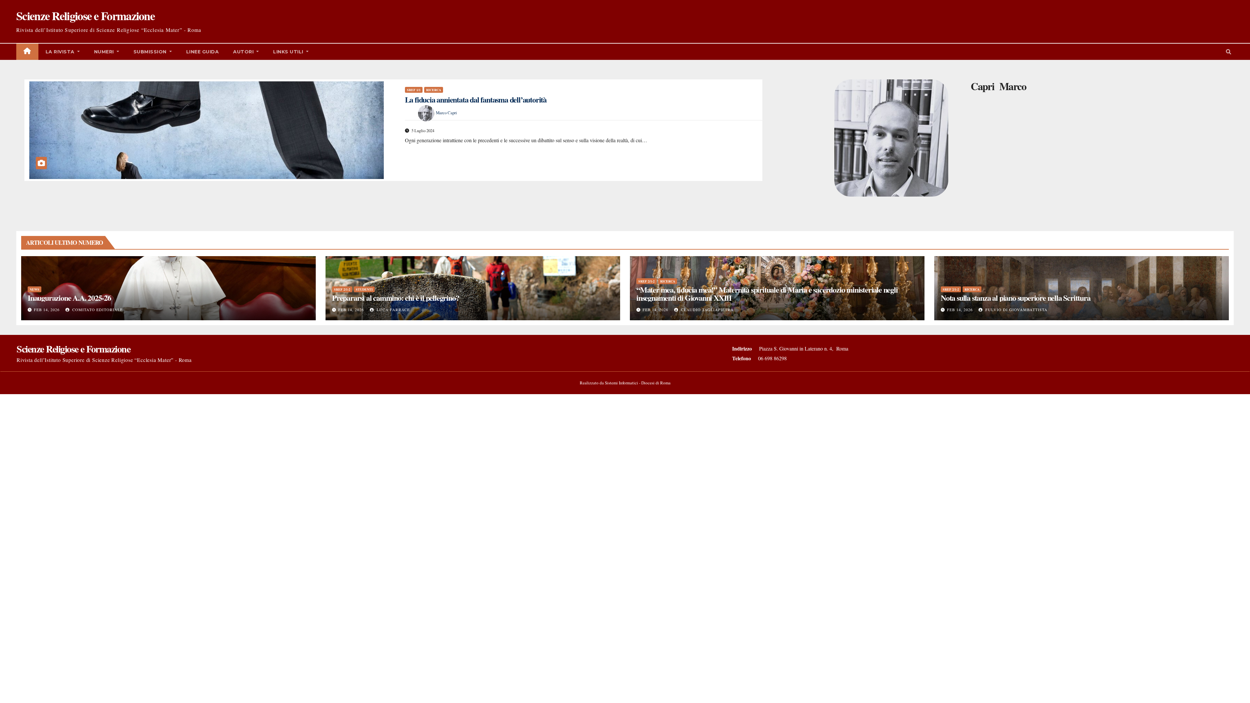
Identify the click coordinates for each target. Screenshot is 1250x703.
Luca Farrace (392, 309)
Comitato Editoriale (97, 309)
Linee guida (202, 52)
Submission (150, 52)
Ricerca (433, 90)
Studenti (364, 289)
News (34, 289)
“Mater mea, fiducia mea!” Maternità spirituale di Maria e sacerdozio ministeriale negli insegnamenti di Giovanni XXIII (767, 293)
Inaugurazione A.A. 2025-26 (69, 297)
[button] (1228, 51)
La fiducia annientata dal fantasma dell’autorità (476, 99)
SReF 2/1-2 (342, 289)
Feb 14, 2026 (47, 309)
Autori (244, 52)
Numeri (105, 52)
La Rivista (61, 52)
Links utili (289, 52)
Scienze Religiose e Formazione (85, 15)
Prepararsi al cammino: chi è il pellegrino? (395, 297)
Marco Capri (446, 113)
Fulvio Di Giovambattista (1016, 309)
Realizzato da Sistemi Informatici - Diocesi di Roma (625, 383)
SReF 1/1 (414, 90)
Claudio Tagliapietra (707, 309)
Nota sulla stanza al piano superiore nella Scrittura (1015, 297)
